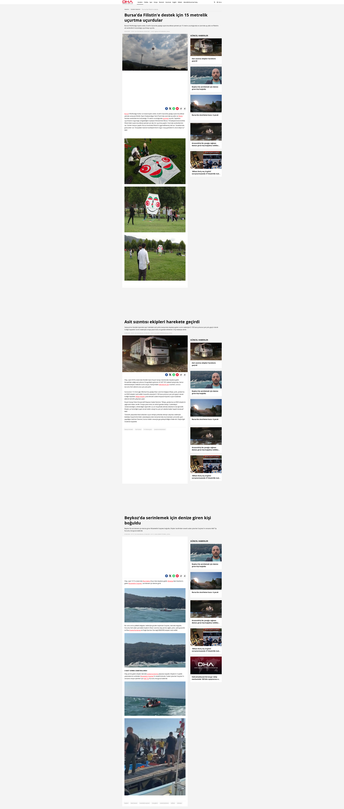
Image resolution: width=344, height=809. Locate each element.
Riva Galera (146, 581)
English (174, 2)
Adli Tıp (214, 528)
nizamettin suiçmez (144, 803)
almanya (179, 803)
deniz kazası (134, 803)
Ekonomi (161, 2)
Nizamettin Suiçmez (157, 528)
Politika (146, 2)
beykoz (126, 803)
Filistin (215, 26)
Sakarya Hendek (129, 429)
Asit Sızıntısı (138, 429)
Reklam (180, 2)
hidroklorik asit (164, 384)
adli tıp (173, 803)
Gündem (140, 2)
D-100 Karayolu (148, 429)
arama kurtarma (152, 674)
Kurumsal (168, 2)
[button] (127, 69)
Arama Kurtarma (135, 630)
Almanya (170, 581)
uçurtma (165, 118)
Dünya (155, 2)
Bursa (126, 26)
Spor (151, 2)
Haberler (126, 9)
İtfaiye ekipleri (140, 396)
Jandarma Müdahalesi (159, 429)
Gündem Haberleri (135, 9)
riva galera (154, 803)
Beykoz (126, 528)
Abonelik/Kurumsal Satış (191, 2)
